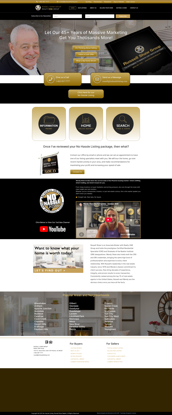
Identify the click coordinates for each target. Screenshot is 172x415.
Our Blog (88, 2)
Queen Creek (111, 306)
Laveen (73, 313)
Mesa (72, 321)
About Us (93, 8)
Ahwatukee (40, 303)
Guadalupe (74, 311)
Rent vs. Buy (75, 351)
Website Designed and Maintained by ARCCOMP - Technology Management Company (116, 413)
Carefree (38, 316)
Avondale (39, 311)
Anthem (38, 306)
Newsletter (107, 2)
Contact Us (134, 8)
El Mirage (39, 326)
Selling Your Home (106, 8)
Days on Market (119, 2)
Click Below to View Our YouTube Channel (53, 222)
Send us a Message (111, 77)
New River (74, 324)
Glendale (73, 306)
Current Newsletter (114, 361)
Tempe (107, 324)
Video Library (130, 2)
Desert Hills (40, 324)
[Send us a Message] (97, 79)
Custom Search (76, 348)
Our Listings (82, 8)
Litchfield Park (76, 316)
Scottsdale (109, 311)
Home (73, 8)
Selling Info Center (114, 351)
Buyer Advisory (76, 356)
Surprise (108, 321)
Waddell (108, 326)
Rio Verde (109, 308)
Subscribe (123, 16)
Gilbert (72, 303)
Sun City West (111, 316)
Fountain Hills (41, 329)
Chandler (39, 321)
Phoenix (108, 303)
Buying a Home (121, 8)
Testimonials (98, 2)
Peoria (72, 329)
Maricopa (74, 319)
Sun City (108, 313)
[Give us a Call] (50, 79)
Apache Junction (43, 308)
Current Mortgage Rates (80, 361)
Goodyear (74, 308)
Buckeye (38, 313)
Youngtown (110, 329)
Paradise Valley (77, 326)
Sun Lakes (109, 319)
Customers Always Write (116, 356)
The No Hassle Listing (115, 348)
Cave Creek (40, 319)
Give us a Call (62, 77)
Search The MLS (76, 353)
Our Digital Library (77, 359)
